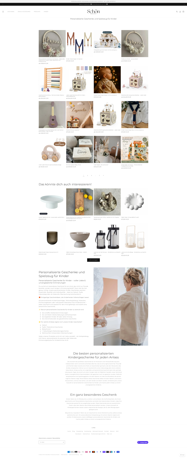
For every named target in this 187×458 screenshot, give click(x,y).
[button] (3, 11)
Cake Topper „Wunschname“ (101, 164)
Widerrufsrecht (64, 454)
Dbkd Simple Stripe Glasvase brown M (48, 252)
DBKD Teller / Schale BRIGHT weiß (130, 217)
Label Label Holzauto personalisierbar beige (50, 164)
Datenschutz (86, 433)
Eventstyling (87, 431)
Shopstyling (79, 431)
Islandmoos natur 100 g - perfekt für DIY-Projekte (106, 217)
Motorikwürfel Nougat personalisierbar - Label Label (107, 130)
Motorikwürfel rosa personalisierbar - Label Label (133, 95)
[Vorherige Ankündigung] (2, 4)
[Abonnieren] (63, 442)
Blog (73, 431)
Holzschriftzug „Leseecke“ (73, 130)
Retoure (112, 431)
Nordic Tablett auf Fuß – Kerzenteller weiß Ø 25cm (51, 217)
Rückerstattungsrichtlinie (98, 433)
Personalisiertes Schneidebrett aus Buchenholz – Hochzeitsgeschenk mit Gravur (78, 218)
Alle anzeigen (93, 260)
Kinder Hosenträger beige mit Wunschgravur (105, 95)
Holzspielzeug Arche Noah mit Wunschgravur (105, 50)
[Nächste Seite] (103, 175)
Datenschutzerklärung (74, 454)
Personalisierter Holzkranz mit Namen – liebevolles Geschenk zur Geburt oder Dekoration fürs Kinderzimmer (52, 60)
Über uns (109, 433)
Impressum (78, 433)
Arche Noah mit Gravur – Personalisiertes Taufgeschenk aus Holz (131, 165)
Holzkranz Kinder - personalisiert (129, 59)
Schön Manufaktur (46, 454)
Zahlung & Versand (98, 431)
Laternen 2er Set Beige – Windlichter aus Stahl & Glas (133, 253)
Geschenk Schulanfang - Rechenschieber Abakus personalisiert (51, 95)
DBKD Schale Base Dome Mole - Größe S (76, 252)
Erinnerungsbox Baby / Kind (73, 164)
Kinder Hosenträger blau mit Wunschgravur (132, 130)
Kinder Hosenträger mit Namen (74, 59)
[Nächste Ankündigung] (184, 4)
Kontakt (106, 431)
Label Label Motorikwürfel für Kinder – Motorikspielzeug (76, 95)
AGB (117, 431)
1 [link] (83, 175)
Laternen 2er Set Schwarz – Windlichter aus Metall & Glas (107, 253)
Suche (69, 431)
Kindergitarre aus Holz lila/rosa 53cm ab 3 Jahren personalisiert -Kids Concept (51, 130)
